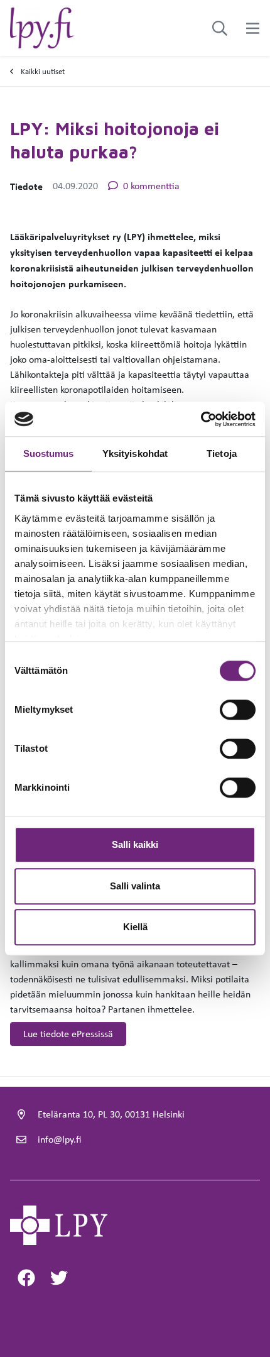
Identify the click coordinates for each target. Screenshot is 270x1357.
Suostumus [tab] (48, 453)
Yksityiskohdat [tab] (135, 453)
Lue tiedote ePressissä (68, 1033)
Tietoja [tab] (222, 453)
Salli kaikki (135, 844)
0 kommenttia (151, 185)
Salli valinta (135, 886)
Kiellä (135, 926)
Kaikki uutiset (43, 71)
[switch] (238, 710)
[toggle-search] (220, 28)
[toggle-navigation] (253, 28)
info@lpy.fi (59, 1139)
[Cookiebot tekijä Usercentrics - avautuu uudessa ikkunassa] (201, 419)
